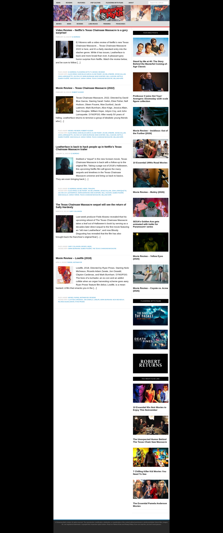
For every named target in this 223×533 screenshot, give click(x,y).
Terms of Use (117, 524)
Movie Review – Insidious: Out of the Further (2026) (150, 132)
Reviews (101, 72)
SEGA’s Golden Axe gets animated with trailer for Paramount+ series (146, 224)
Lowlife (97, 300)
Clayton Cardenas (75, 300)
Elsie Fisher (97, 74)
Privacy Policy (129, 524)
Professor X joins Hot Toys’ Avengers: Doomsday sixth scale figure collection (150, 99)
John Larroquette (65, 76)
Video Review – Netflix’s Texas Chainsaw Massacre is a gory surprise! (92, 31)
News (85, 188)
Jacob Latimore (108, 74)
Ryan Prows (80, 302)
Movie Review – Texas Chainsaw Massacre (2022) (85, 88)
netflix (120, 76)
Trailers (91, 188)
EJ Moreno (72, 72)
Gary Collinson (74, 246)
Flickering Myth (111, 13)
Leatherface (72, 193)
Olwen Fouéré (63, 78)
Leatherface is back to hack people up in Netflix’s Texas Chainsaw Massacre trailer (89, 148)
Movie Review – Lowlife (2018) (74, 258)
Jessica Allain (120, 74)
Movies (95, 72)
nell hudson (111, 76)
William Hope (118, 78)
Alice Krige (72, 74)
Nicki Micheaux (118, 300)
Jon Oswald (88, 300)
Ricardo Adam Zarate (66, 302)
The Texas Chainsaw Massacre (104, 248)
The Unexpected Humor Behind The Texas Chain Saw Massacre (150, 440)
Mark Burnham (88, 76)
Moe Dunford (100, 76)
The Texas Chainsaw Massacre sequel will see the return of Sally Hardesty (91, 206)
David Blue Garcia (85, 74)
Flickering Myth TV (84, 72)
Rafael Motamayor (81, 297)
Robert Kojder (87, 131)
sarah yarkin (86, 78)
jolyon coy (77, 76)
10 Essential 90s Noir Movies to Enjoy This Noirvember (149, 408)
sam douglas (75, 78)
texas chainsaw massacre (102, 78)
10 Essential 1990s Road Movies (150, 162)
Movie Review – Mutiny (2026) (148, 192)
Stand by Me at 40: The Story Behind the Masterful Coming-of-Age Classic (150, 64)
